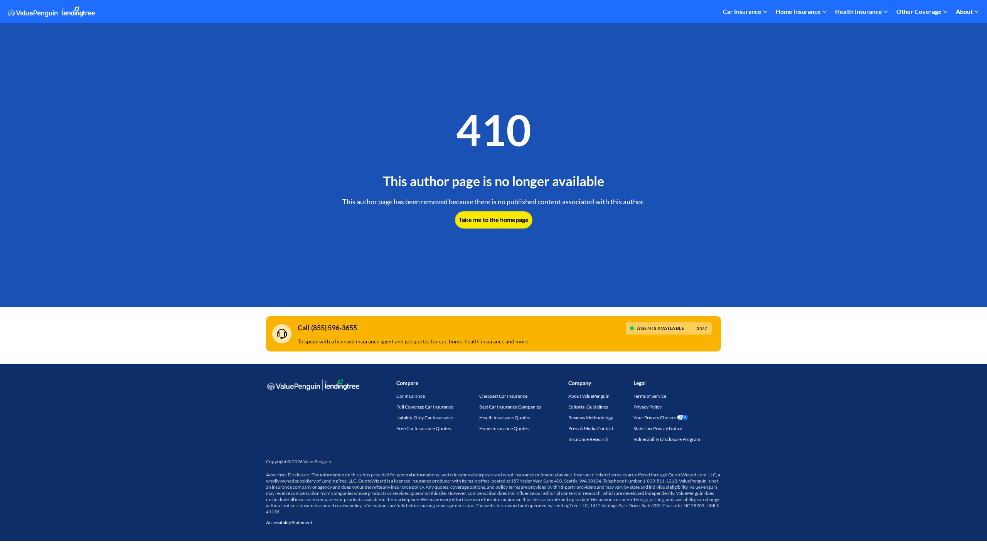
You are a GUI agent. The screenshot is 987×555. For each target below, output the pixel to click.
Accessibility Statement (289, 522)
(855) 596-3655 (334, 327)
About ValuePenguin (589, 396)
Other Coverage (919, 11)
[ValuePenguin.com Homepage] (51, 13)
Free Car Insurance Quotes (423, 428)
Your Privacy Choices (654, 417)
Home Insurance (798, 11)
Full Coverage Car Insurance (424, 407)
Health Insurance (858, 11)
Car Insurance (742, 11)
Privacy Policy (647, 407)
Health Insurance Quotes (504, 417)
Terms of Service (649, 396)
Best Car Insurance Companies (510, 407)
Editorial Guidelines (588, 407)
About (964, 11)
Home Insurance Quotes (504, 428)
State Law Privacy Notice (657, 428)
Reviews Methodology (590, 417)
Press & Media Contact (590, 428)
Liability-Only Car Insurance (424, 417)
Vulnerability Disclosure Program (666, 439)
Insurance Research (588, 439)
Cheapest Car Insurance (503, 396)
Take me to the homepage (494, 219)
